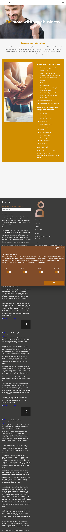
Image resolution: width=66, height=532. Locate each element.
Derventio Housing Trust (14, 333)
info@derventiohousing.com (45, 155)
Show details (57, 278)
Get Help (37, 223)
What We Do (38, 220)
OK (54, 283)
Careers (37, 226)
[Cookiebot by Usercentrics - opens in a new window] (57, 248)
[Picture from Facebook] (6, 324)
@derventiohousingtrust (8, 402)
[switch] (25, 272)
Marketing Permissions (8, 214)
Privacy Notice (39, 229)
